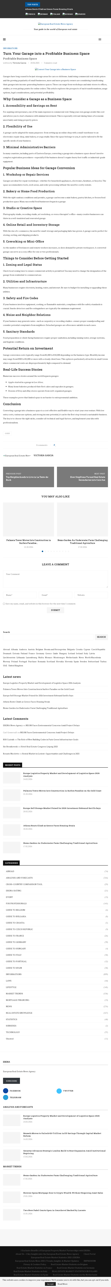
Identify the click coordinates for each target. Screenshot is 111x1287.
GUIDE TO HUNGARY (57, 948)
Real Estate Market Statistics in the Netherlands (75, 1274)
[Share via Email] (75, 445)
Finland (24, 653)
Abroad (6, 649)
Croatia (79, 649)
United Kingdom (15, 665)
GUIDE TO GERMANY (57, 942)
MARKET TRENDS (57, 993)
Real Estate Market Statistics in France (34, 1267)
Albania (14, 649)
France (32, 653)
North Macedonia (93, 657)
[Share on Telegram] (72, 445)
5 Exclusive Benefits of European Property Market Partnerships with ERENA (55, 1250)
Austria (31, 649)
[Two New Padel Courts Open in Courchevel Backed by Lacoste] (11, 1215)
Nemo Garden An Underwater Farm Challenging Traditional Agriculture (83, 541)
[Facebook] (89, 39)
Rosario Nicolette (11, 753)
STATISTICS (57, 1019)
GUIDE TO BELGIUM (57, 910)
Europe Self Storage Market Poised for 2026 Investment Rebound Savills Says (38, 695)
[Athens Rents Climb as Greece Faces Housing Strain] (11, 830)
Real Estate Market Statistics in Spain (31, 1274)
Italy (86, 653)
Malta (41, 657)
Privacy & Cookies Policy (35, 1264)
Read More (62, 1284)
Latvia (92, 653)
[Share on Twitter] (61, 445)
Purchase (32, 661)
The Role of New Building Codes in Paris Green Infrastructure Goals (47, 739)
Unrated (57, 1038)
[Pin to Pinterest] (64, 445)
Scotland (51, 661)
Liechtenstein (9, 657)
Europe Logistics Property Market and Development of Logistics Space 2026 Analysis (42, 683)
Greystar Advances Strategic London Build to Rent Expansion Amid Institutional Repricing (64, 1152)
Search (6, 632)
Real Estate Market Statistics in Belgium (69, 1264)
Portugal (23, 661)
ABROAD (57, 871)
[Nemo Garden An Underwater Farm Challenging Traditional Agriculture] (82, 519)
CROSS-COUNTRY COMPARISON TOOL (57, 884)
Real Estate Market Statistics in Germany (76, 1267)
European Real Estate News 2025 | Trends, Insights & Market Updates (47, 1260)
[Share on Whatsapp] (69, 445)
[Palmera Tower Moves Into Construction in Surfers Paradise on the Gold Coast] (28, 519)
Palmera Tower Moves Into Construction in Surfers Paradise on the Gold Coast (38, 689)
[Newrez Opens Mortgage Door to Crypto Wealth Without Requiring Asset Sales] (11, 1197)
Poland (14, 661)
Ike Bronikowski (10, 746)
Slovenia (69, 661)
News (81, 657)
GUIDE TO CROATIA (57, 922)
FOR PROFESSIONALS (57, 903)
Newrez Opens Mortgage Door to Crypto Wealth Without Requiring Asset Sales (63, 1193)
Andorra (23, 649)
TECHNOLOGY (57, 1032)
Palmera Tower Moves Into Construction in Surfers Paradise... (28, 541)
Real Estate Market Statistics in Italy (30, 1271)
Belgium (39, 649)
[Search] (106, 39)
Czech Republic (98, 649)
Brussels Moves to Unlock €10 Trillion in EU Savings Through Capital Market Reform (62, 1134)
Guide (7, 433)
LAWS (57, 980)
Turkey (103, 661)
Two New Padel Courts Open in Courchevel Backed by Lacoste (54, 1210)
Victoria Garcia (19, 62)
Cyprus (87, 649)
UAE (5, 665)
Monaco (48, 657)
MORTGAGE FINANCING (57, 1000)
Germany (40, 653)
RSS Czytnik (8, 739)
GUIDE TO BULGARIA (57, 916)
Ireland (79, 653)
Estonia (16, 653)
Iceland (71, 653)
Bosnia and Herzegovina (55, 649)
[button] (42, 4)
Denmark (7, 653)
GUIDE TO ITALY (57, 954)
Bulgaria (71, 649)
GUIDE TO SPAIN (57, 967)
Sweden (83, 661)
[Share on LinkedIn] (67, 445)
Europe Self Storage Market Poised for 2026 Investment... (51, 4)
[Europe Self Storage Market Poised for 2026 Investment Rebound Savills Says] (11, 812)
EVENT (57, 897)
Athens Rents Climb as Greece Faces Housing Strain (49, 9)
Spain (76, 661)
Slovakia (60, 661)
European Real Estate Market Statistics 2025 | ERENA (55, 1257)
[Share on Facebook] (58, 445)
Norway (6, 661)
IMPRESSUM (90, 1260)
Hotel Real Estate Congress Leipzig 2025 (39, 746)
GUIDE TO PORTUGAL (57, 961)
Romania (42, 661)
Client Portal (90, 1254)
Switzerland (93, 661)
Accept (50, 1284)
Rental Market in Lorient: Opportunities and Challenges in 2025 (50, 753)
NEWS (57, 1006)
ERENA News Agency (13, 725)
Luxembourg (31, 657)
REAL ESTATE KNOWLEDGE (57, 1012)
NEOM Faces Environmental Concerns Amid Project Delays (53, 725)
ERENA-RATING (57, 890)
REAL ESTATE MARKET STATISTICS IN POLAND (74, 1271)
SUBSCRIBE (11, 1081)
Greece (48, 653)
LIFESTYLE (57, 987)
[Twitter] (92, 39)
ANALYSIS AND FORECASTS (57, 877)
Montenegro (59, 657)
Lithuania (20, 657)
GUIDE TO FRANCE (57, 935)
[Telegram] (95, 39)
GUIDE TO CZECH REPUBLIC (57, 929)
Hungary (63, 653)
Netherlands (72, 657)
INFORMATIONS (57, 974)
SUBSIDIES (57, 1025)
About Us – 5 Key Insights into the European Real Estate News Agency (47, 1254)
